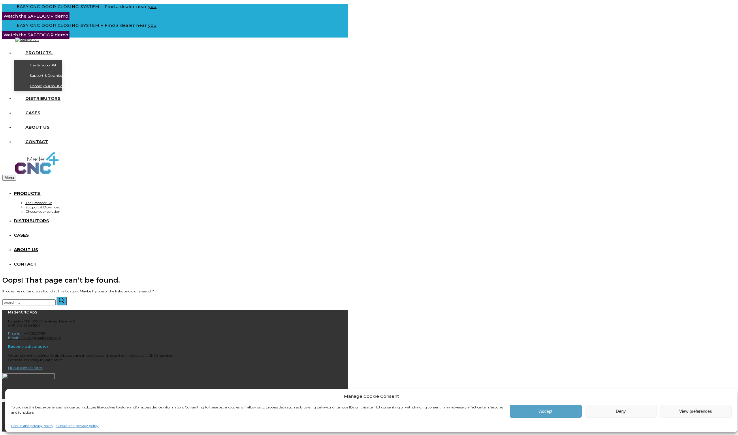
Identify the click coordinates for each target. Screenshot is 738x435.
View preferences (695, 411)
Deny (621, 411)
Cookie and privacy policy (32, 425)
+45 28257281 (27, 333)
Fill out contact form (25, 367)
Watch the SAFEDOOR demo (35, 16)
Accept (545, 411)
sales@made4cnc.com (34, 337)
